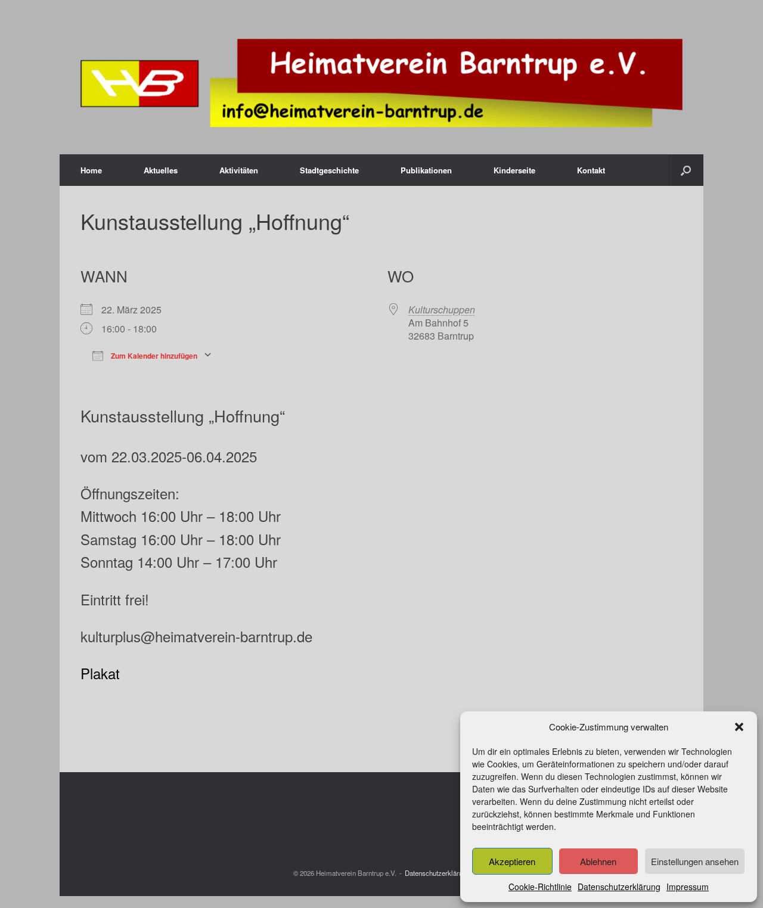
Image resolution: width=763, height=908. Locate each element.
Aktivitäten (238, 170)
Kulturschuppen (441, 309)
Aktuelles (161, 170)
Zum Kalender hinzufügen (153, 354)
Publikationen (426, 170)
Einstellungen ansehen (695, 861)
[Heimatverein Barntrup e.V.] (381, 83)
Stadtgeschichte (329, 170)
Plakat (100, 673)
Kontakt (591, 170)
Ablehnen (598, 861)
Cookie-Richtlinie (540, 887)
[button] (739, 727)
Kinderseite (514, 170)
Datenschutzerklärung (619, 887)
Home (91, 170)
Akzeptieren (512, 861)
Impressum (687, 887)
